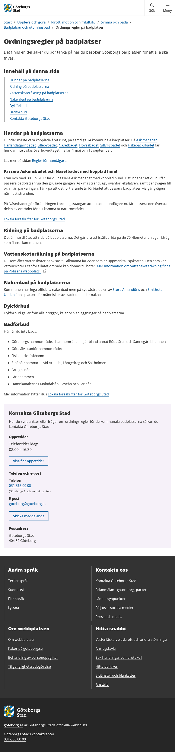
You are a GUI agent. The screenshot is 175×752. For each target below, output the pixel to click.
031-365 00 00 (20, 485)
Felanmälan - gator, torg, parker (121, 589)
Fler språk (16, 598)
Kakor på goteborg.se (25, 648)
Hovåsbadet (89, 145)
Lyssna (13, 607)
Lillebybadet (47, 145)
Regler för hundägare (49, 160)
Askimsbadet (146, 140)
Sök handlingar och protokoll (119, 657)
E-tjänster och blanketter (116, 675)
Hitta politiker (107, 666)
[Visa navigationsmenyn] (167, 8)
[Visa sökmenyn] (152, 8)
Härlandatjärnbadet (20, 145)
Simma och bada (114, 22)
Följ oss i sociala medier (115, 607)
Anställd (102, 684)
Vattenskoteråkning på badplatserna (39, 93)
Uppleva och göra (31, 22)
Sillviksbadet (110, 145)
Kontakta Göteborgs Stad (30, 118)
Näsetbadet (68, 145)
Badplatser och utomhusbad (27, 27)
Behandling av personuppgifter (33, 657)
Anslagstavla (106, 648)
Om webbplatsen (21, 639)
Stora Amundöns (126, 289)
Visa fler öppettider (28, 461)
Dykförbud (18, 105)
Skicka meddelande (28, 516)
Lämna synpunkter (111, 598)
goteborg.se (13, 725)
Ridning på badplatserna (29, 86)
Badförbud (18, 112)
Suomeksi (16, 589)
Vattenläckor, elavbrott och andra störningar (132, 639)
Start (8, 22)
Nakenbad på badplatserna (31, 99)
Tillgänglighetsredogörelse (29, 666)
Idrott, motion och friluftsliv (73, 22)
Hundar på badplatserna (29, 80)
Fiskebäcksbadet (141, 145)
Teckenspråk (18, 580)
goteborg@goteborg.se (27, 503)
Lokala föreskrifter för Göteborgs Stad (34, 219)
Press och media (109, 616)
